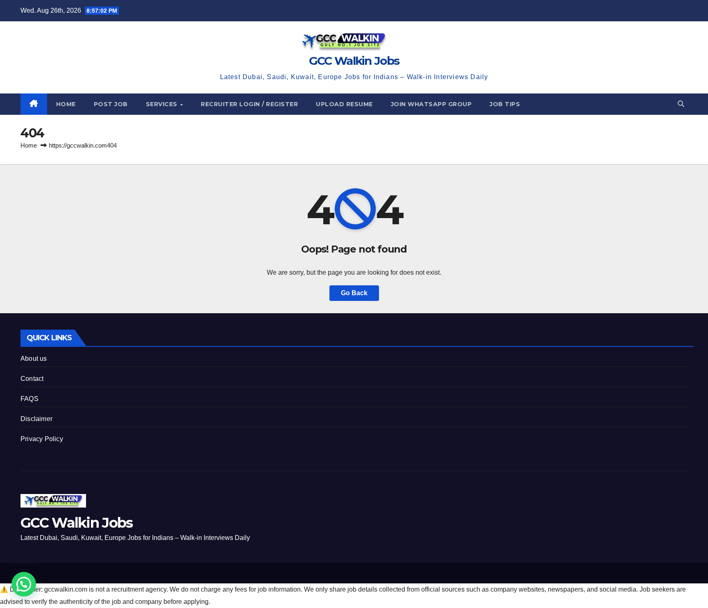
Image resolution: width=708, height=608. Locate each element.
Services (162, 104)
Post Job (111, 104)
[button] (681, 103)
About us (33, 358)
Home (66, 104)
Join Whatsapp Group (431, 104)
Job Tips (505, 104)
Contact (31, 378)
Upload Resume (344, 104)
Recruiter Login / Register (249, 104)
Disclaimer (36, 418)
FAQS (29, 398)
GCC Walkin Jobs (354, 61)
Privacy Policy (41, 438)
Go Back (354, 292)
